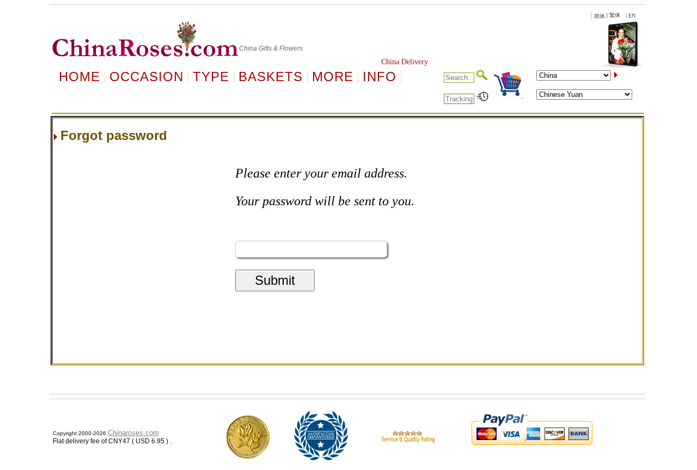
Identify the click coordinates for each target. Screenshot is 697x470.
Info (379, 76)
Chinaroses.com (133, 433)
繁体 (614, 15)
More (332, 76)
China (248, 48)
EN (631, 16)
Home (79, 76)
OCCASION (146, 76)
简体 (599, 16)
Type (211, 76)
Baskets (271, 76)
